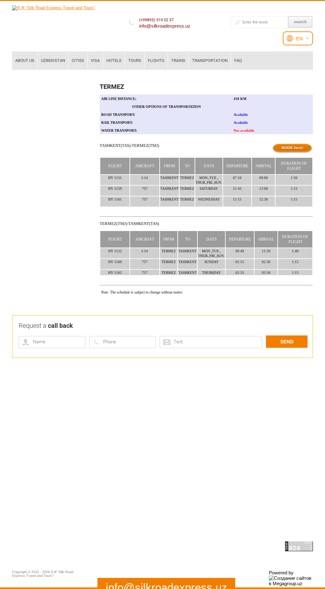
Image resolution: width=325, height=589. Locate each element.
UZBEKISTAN (53, 60)
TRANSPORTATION (210, 60)
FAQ (238, 60)
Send (287, 341)
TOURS (134, 60)
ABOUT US (24, 60)
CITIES (78, 60)
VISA (95, 60)
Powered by (281, 572)
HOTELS (114, 60)
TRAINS (178, 60)
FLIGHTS (156, 60)
